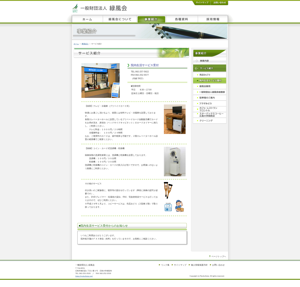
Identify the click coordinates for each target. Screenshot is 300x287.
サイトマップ (180, 265)
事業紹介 (85, 44)
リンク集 (165, 265)
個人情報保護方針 (199, 265)
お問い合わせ (218, 265)
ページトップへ (218, 256)
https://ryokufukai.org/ (84, 276)
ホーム (76, 44)
